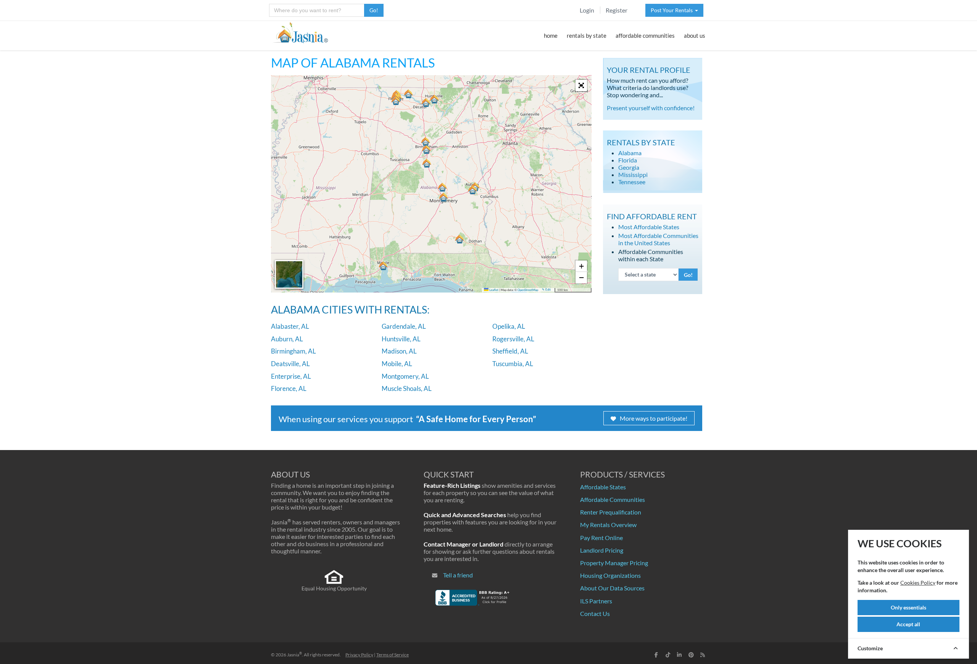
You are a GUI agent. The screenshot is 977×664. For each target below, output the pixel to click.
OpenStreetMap (528, 290)
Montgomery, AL (405, 376)
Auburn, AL (287, 339)
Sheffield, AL (510, 351)
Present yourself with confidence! (651, 107)
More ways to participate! (653, 418)
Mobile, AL (397, 364)
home (551, 35)
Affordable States (603, 486)
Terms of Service (392, 655)
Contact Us (595, 613)
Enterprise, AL (291, 376)
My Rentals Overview (608, 524)
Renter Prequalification (610, 512)
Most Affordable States (648, 226)
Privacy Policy (359, 655)
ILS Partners (596, 601)
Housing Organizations (610, 575)
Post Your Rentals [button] (673, 10)
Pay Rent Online (601, 537)
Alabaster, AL (290, 326)
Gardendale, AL (404, 326)
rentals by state (586, 35)
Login (587, 10)
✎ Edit (546, 289)
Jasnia (294, 655)
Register (616, 10)
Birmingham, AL (293, 351)
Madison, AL (399, 351)
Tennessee (631, 181)
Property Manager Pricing (614, 562)
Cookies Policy (917, 582)
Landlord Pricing (601, 550)
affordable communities (645, 35)
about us (694, 35)
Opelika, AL (508, 326)
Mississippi (633, 174)
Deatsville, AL (290, 364)
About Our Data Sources (612, 588)
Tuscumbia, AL (512, 364)
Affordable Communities (612, 499)
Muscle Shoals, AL (407, 388)
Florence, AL (288, 388)
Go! (373, 10)
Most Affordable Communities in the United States (658, 239)
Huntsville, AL (401, 339)
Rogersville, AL (513, 339)
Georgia (628, 167)
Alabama (630, 152)
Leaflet (493, 290)
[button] (426, 163)
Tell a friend (458, 575)
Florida (627, 160)
